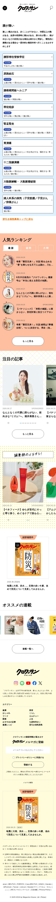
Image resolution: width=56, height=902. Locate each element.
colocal (23, 887)
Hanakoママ (32, 887)
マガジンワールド (22, 890)
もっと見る (28, 341)
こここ (7, 890)
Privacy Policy (44, 890)
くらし (32, 713)
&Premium (8, 887)
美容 (31, 710)
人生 (31, 719)
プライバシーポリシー (34, 772)
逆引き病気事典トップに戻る (18, 219)
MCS (13, 890)
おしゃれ (6, 713)
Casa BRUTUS (31, 884)
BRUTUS (11, 884)
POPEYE (20, 884)
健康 (4, 710)
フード (5, 716)
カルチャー (34, 716)
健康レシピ (7, 725)
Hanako (48, 884)
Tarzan (15, 887)
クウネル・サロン (45, 887)
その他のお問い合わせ (15, 849)
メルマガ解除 (28, 783)
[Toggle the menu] (5, 8)
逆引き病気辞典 (36, 725)
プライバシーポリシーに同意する (29, 757)
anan (5, 884)
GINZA (41, 884)
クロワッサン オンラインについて (15, 846)
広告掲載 (34, 890)
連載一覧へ (28, 649)
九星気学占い (35, 722)
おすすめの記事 (9, 722)
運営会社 (33, 846)
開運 (4, 719)
